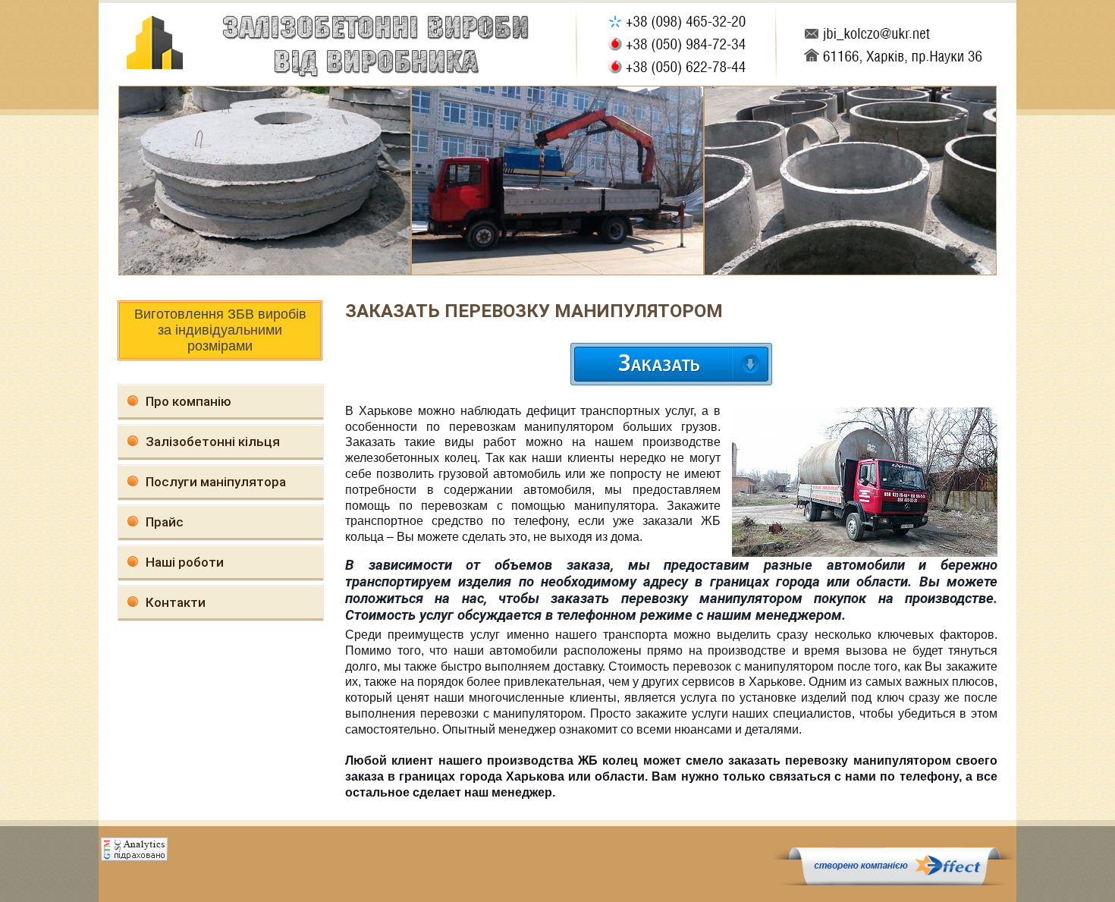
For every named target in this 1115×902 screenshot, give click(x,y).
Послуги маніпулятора (216, 481)
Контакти (176, 602)
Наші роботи (185, 562)
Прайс (165, 522)
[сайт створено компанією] (894, 881)
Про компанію (188, 401)
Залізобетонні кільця (213, 441)
